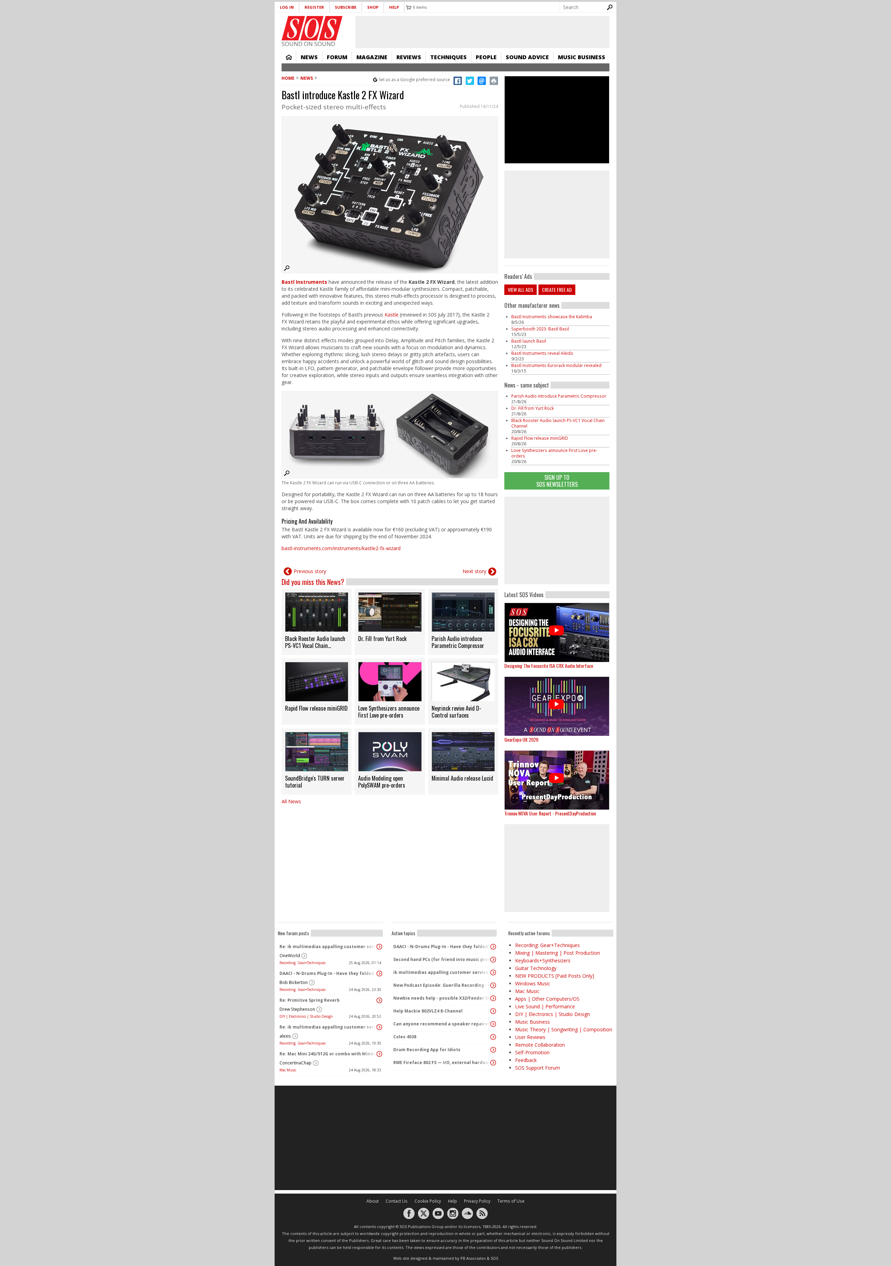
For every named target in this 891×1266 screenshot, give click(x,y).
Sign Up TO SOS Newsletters (557, 481)
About (372, 1201)
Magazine (371, 57)
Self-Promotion (532, 1052)
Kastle (392, 314)
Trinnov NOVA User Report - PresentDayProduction (550, 813)
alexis (285, 1036)
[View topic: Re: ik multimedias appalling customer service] (379, 947)
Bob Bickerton (293, 982)
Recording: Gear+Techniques (302, 962)
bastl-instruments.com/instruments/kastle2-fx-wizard (341, 548)
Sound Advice (527, 57)
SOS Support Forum (537, 1067)
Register (314, 7)
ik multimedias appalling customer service (441, 972)
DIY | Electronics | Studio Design (306, 1016)
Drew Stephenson (297, 1009)
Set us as (414, 80)
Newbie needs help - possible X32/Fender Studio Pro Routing (442, 998)
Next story (474, 571)
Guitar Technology (536, 968)
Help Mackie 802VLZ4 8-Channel (428, 1011)
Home (289, 57)
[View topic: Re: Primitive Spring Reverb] (379, 1000)
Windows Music (532, 983)
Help (394, 7)
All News (291, 801)
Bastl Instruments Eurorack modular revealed (556, 365)
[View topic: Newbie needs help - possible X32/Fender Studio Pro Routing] (493, 998)
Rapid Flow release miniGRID (539, 438)
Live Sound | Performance (545, 1006)
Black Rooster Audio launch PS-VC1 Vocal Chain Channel (558, 423)
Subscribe (345, 7)
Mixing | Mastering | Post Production (557, 953)
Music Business (581, 57)
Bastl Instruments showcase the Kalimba (551, 317)
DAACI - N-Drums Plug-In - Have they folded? (327, 973)
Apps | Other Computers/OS (547, 998)
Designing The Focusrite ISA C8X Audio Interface (548, 665)
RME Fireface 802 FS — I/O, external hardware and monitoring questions (442, 1062)
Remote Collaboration (540, 1044)
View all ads (520, 289)
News (309, 57)
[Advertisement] (557, 540)
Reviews (408, 57)
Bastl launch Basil (528, 341)
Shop (372, 7)
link (317, 622)
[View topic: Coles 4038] (493, 1037)
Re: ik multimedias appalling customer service (328, 947)
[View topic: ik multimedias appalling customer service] (493, 972)
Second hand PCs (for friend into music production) (442, 959)
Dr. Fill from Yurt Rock (532, 408)
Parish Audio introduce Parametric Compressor (558, 396)
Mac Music (287, 1070)
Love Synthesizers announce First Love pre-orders (554, 453)
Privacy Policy (477, 1201)
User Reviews (530, 1037)
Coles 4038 (404, 1037)
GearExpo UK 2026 (521, 739)
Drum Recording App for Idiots (426, 1050)
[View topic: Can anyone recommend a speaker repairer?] (493, 1024)
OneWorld (289, 956)
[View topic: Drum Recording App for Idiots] (493, 1050)
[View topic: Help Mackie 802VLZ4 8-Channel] (493, 1011)
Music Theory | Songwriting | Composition (563, 1029)
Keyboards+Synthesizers (542, 960)
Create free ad (557, 289)
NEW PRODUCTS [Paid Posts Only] (554, 975)
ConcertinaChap (295, 1063)
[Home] (312, 28)
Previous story (310, 571)
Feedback (526, 1060)
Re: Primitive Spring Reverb (309, 1000)
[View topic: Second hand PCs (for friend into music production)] (493, 959)
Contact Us (397, 1201)
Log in (287, 7)
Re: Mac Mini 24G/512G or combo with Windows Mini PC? (328, 1054)
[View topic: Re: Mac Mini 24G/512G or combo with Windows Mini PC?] (379, 1054)
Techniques (448, 57)
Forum (337, 57)
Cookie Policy (428, 1201)
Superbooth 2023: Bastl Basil (540, 329)
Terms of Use (511, 1201)
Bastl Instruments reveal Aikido (542, 353)
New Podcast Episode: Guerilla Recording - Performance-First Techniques (442, 985)
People (486, 57)
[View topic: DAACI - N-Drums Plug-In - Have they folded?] (379, 973)
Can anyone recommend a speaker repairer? (442, 1024)
